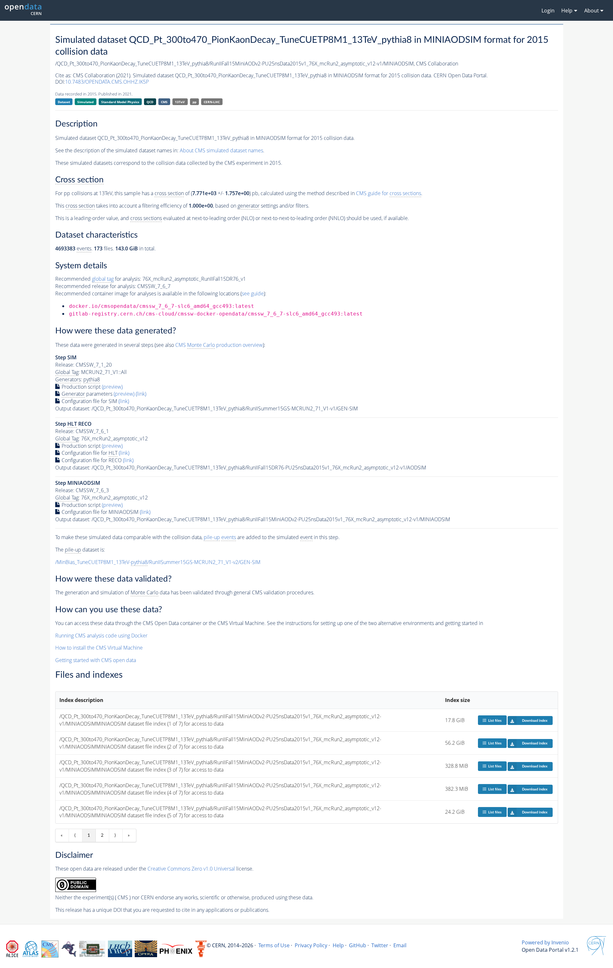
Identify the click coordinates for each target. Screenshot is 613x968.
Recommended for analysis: (98, 278)
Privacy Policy (311, 945)
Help (338, 945)
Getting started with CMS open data (95, 660)
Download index (535, 720)
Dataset (64, 102)
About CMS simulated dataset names (221, 150)
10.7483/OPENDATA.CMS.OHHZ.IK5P (107, 81)
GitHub (357, 945)
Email (399, 945)
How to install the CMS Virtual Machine (99, 647)
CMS (164, 102)
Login (548, 10)
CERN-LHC (212, 102)
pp (194, 102)
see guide (253, 293)
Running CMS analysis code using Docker (101, 635)
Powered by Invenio (545, 942)
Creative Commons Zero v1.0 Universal (191, 868)
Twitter (379, 945)
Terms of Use (274, 945)
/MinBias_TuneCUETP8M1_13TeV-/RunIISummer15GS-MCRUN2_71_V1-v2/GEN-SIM (158, 562)
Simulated (85, 102)
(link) (141, 393)
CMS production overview (219, 344)
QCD (150, 102)
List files (495, 720)
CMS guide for (388, 193)
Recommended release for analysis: (95, 286)
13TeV (180, 102)
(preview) (112, 386)
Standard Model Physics (120, 102)
